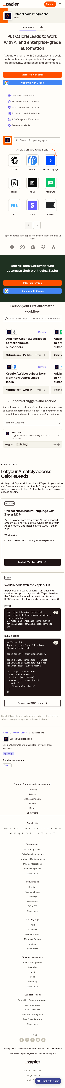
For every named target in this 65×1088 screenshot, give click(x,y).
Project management (32, 962)
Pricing (6, 1048)
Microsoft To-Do (32, 934)
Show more (32, 873)
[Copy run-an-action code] (55, 643)
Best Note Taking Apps (32, 1014)
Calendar (32, 967)
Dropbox (32, 887)
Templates (14, 1053)
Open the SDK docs (30, 703)
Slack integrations (32, 849)
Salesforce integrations (33, 854)
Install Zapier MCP (30, 562)
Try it (38, 355)
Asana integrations (32, 868)
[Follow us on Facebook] (22, 1040)
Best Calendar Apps (32, 1019)
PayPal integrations (32, 864)
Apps (5, 733)
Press (41, 1048)
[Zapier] (11, 4)
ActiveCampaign (32, 799)
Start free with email (33, 74)
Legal (28, 1080)
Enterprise (57, 1048)
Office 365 (32, 906)
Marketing (32, 981)
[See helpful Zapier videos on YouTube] (38, 1040)
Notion (32, 803)
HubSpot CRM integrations (32, 859)
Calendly (32, 929)
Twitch (32, 925)
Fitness (17, 17)
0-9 (6, 828)
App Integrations (29, 1053)
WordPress (32, 901)
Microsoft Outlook (32, 939)
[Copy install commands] (55, 612)
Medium (32, 944)
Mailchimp (32, 789)
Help (10, 753)
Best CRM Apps (32, 1009)
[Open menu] (60, 4)
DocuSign (32, 896)
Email (32, 972)
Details (42, 332)
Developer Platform (27, 1048)
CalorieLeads (20, 733)
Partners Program (47, 1053)
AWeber (33, 794)
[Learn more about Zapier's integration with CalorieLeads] (6, 739)
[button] (32, 82)
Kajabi (32, 808)
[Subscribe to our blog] (43, 1040)
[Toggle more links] (32, 813)
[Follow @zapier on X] (32, 1040)
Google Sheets (32, 892)
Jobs (48, 1048)
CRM (32, 977)
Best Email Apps (32, 1005)
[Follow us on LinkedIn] (27, 1040)
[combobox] (37, 140)
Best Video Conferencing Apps (32, 1000)
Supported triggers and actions (32, 401)
